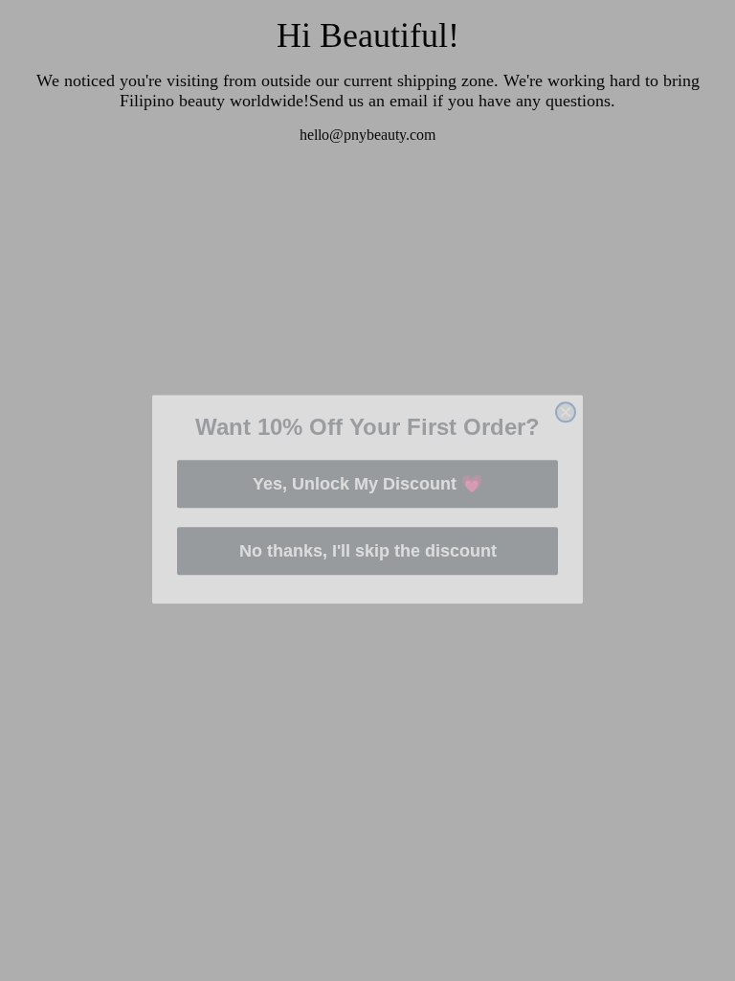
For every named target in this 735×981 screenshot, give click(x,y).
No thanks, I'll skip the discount (368, 543)
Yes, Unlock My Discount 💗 (367, 476)
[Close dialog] (565, 403)
